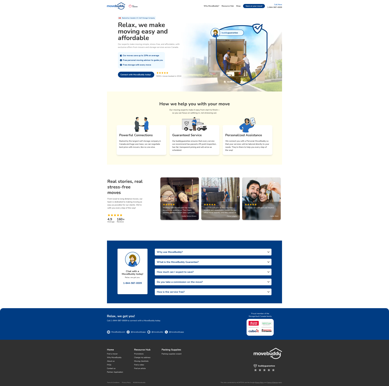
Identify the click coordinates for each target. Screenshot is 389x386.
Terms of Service (272, 382)
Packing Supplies (171, 349)
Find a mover (112, 354)
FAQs (109, 365)
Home (110, 349)
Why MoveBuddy (114, 357)
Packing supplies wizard (171, 354)
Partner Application (115, 372)
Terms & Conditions (113, 382)
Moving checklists (141, 361)
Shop (238, 6)
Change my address (142, 357)
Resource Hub (228, 6)
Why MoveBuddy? (211, 6)
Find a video (139, 365)
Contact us (111, 368)
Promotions (139, 354)
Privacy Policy (126, 382)
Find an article (140, 368)
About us (111, 361)
